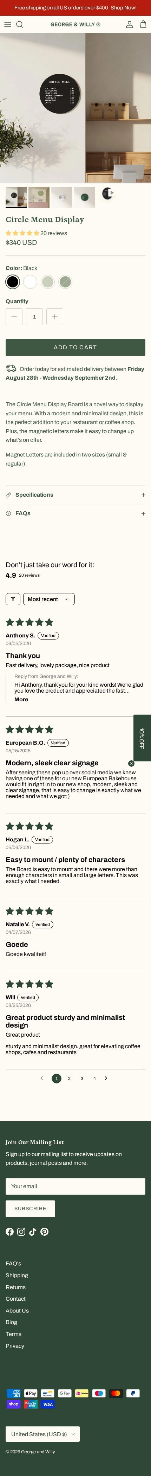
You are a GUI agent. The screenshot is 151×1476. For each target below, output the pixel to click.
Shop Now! (124, 7)
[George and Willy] (75, 24)
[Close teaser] (131, 763)
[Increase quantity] (54, 316)
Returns (16, 1287)
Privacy (15, 1346)
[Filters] (13, 599)
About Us (17, 1311)
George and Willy (37, 1451)
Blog (11, 1322)
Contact (16, 1299)
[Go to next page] (107, 1078)
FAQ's (13, 1263)
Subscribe (30, 1208)
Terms (13, 1334)
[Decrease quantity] (14, 316)
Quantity (17, 301)
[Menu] (7, 24)
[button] (23, 233)
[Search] (23, 24)
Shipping (17, 1275)
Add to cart (75, 347)
